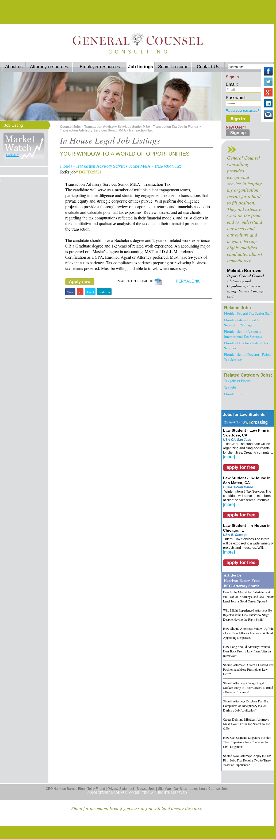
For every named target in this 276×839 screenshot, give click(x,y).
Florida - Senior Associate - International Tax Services (243, 334)
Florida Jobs (233, 394)
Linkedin (104, 292)
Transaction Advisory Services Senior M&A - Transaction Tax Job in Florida (141, 127)
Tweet (90, 292)
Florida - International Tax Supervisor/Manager (243, 322)
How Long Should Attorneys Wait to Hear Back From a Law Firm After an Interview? (247, 651)
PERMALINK (188, 281)
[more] (229, 457)
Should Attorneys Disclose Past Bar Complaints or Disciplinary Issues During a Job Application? (246, 705)
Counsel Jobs (70, 127)
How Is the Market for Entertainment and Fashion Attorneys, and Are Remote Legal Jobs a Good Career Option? (248, 596)
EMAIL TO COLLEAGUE (135, 281)
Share (70, 292)
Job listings (140, 66)
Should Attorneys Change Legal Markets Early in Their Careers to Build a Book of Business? (248, 687)
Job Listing (13, 125)
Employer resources (100, 66)
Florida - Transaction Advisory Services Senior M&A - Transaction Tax (120, 166)
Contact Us (208, 66)
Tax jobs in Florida (237, 380)
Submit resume (173, 66)
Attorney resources (49, 66)
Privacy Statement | (122, 789)
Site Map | (165, 789)
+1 (80, 292)
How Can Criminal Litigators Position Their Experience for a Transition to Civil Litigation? (247, 742)
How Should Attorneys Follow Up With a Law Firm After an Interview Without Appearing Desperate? (248, 633)
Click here (12, 155)
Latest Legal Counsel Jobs (209, 789)
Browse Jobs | (147, 789)
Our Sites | (181, 789)
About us (14, 66)
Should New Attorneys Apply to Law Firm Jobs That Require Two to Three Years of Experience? (247, 760)
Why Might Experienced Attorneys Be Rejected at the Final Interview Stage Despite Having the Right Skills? (247, 614)
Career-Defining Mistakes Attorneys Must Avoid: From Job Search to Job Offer (246, 723)
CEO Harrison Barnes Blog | (66, 789)
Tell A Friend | (97, 789)
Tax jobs (230, 387)
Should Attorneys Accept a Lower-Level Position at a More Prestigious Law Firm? (248, 669)
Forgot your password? (242, 111)
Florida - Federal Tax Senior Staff (248, 313)
